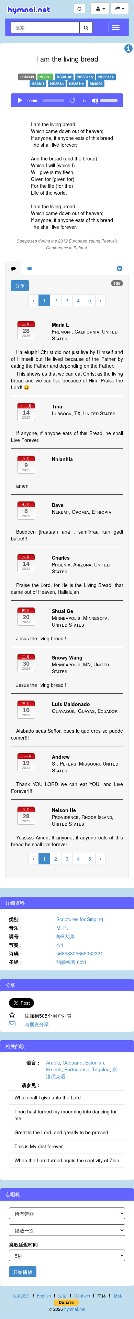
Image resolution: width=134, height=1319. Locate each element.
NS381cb (85, 76)
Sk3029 (96, 83)
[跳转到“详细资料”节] (128, 50)
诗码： (16, 953)
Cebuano (72, 1062)
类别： (16, 919)
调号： (16, 936)
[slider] (110, 100)
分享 (20, 285)
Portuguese (76, 1069)
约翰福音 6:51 (71, 961)
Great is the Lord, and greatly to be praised (61, 1132)
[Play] (19, 100)
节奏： (16, 944)
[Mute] (94, 100)
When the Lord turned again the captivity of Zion (66, 1160)
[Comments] (13, 268)
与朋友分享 (37, 1024)
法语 (62, 1296)
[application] (67, 100)
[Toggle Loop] (72, 100)
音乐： (16, 927)
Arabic (53, 1062)
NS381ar (64, 76)
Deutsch (82, 1296)
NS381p (57, 83)
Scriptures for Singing (79, 919)
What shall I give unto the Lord (47, 1097)
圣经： (16, 961)
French (54, 1069)
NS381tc (76, 83)
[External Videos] (30, 268)
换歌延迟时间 (23, 1244)
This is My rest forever (38, 1146)
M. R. (62, 927)
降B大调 (65, 936)
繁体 (117, 1296)
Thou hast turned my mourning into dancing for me (65, 1115)
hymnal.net (75, 1309)
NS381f (38, 83)
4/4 (59, 944)
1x (84, 101)
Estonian (94, 1062)
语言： (33, 1062)
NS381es (106, 76)
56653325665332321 (79, 953)
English (44, 1296)
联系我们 (21, 1296)
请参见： (31, 1085)
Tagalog (101, 1069)
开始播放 (22, 1271)
